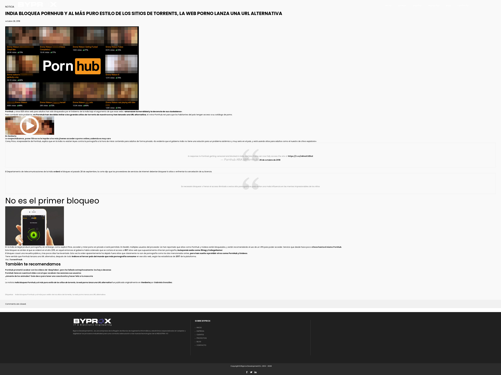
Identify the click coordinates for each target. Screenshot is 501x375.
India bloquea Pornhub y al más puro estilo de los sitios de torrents (43, 294)
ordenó (56, 171)
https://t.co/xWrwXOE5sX (300, 156)
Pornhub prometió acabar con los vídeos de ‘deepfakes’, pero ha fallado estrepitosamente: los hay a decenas (58, 270)
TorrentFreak (16, 259)
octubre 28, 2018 (12, 21)
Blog (199, 341)
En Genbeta (10, 136)
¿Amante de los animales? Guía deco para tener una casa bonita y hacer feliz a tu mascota (49, 276)
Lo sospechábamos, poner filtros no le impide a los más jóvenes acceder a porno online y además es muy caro (58, 138)
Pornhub (9, 111)
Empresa (200, 331)
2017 (178, 256)
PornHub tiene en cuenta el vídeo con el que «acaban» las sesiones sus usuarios (43, 273)
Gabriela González (163, 282)
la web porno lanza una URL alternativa (89, 294)
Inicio (199, 327)
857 (126, 250)
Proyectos (202, 338)
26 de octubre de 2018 (269, 160)
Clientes (200, 334)
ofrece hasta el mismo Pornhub (326, 247)
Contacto (201, 345)
